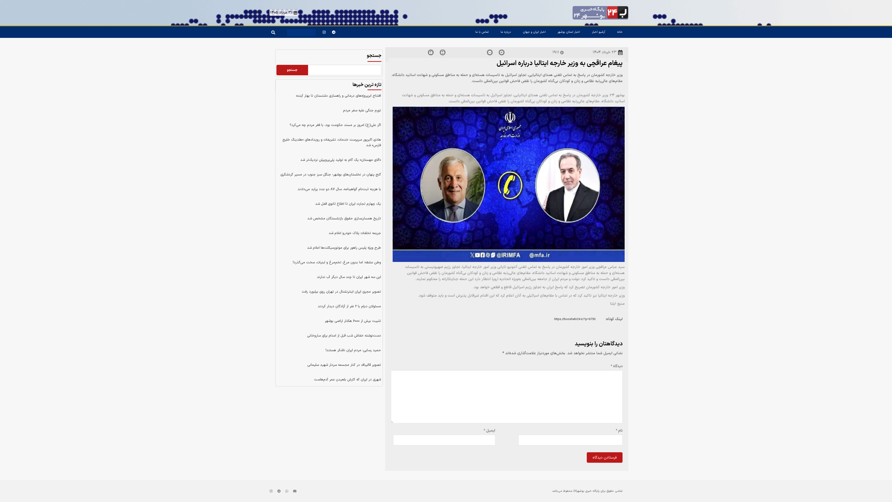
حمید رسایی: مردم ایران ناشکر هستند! (353, 350)
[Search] (272, 31)
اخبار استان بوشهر (569, 32)
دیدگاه (617, 366)
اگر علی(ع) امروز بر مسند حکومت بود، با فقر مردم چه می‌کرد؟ (335, 125)
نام (619, 430)
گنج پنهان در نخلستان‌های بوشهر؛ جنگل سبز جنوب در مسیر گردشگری (330, 174)
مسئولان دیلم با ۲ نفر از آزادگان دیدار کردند (349, 306)
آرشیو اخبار (598, 32)
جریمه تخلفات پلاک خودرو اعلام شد (355, 233)
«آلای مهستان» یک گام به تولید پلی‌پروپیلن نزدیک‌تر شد (340, 160)
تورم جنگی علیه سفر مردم (362, 110)
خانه (620, 32)
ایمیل (489, 430)
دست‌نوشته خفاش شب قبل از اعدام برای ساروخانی (344, 335)
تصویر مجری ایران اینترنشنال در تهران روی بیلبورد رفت (341, 291)
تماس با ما (482, 32)
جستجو (374, 55)
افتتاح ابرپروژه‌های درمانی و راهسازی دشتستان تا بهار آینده (338, 96)
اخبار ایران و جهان (534, 32)
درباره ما (506, 32)
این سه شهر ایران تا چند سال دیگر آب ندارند (349, 277)
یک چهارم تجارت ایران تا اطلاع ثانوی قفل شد (348, 204)
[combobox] (301, 32)
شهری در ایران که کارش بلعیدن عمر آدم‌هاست (347, 379)
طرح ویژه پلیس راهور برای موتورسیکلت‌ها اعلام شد (344, 248)
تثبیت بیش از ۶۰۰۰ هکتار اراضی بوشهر (353, 321)
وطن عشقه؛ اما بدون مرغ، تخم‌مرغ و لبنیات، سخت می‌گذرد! (337, 262)
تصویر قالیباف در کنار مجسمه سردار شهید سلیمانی (344, 365)
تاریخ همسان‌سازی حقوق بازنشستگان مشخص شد (344, 218)
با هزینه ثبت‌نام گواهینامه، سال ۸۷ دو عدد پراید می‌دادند (339, 189)
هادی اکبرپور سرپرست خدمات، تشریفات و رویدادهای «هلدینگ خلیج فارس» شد (331, 142)
